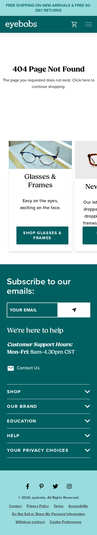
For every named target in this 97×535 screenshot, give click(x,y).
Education (21, 421)
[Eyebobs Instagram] (69, 486)
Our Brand (22, 406)
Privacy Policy (38, 506)
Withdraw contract (30, 522)
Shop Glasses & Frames (42, 235)
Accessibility (78, 506)
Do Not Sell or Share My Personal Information (48, 514)
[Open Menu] (89, 24)
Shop (14, 391)
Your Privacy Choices (38, 450)
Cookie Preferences (66, 522)
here (86, 80)
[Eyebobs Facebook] (28, 486)
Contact (15, 506)
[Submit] (74, 310)
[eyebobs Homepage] (21, 24)
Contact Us (28, 368)
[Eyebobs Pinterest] (42, 486)
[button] (74, 24)
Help (13, 435)
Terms (59, 506)
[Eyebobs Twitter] (55, 486)
